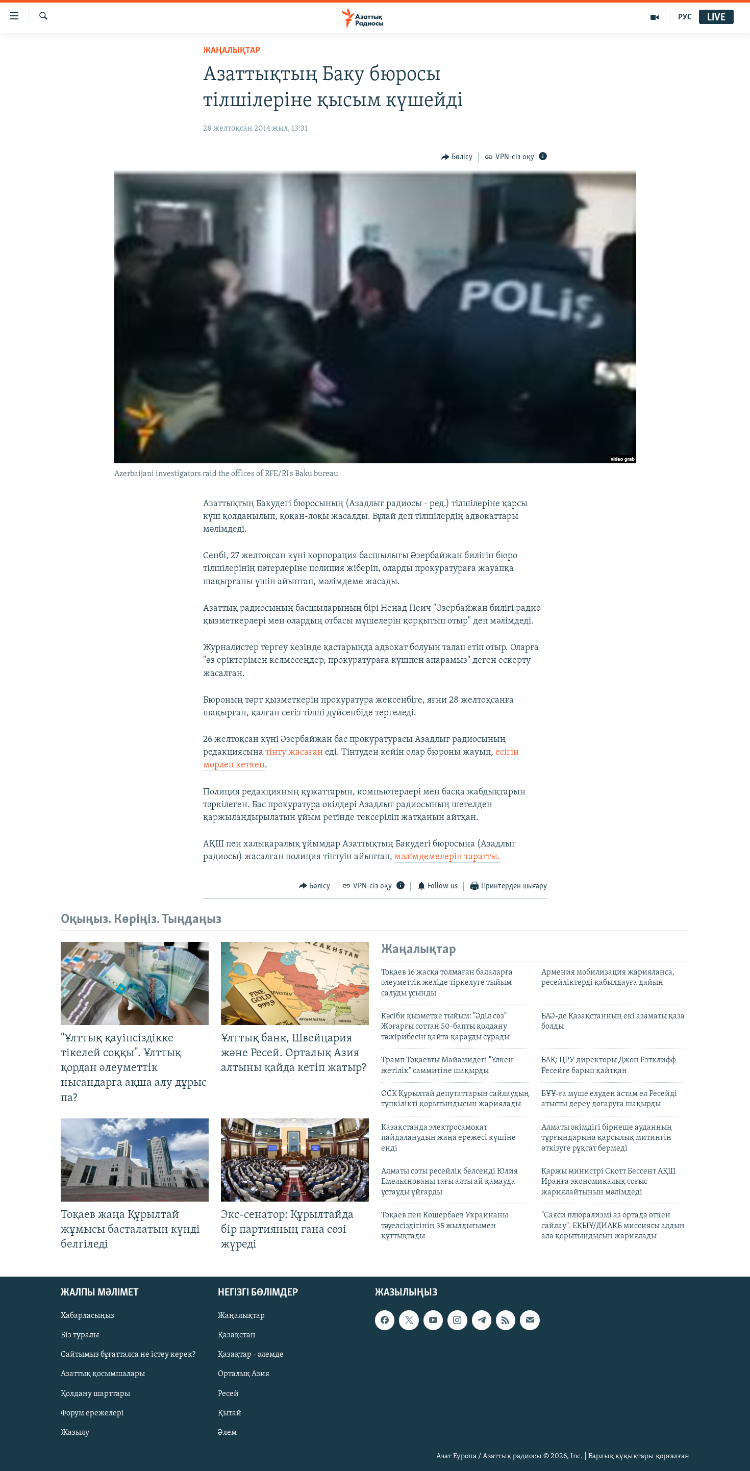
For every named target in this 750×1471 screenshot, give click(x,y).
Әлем (227, 1433)
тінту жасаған (294, 752)
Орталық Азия (243, 1374)
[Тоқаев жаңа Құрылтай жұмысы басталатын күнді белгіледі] (135, 1160)
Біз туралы (80, 1336)
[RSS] (505, 1320)
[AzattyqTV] (654, 17)
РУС (685, 17)
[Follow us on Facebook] (384, 1320)
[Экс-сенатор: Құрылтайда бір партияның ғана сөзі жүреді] (295, 1160)
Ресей (228, 1394)
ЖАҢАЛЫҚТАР (231, 51)
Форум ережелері (92, 1413)
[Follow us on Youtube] (433, 1320)
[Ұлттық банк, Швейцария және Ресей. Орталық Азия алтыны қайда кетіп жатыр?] (295, 983)
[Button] (457, 157)
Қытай (229, 1413)
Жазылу (75, 1433)
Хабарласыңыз (87, 1316)
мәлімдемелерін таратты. (447, 857)
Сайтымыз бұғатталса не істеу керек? (128, 1355)
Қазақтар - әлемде (251, 1355)
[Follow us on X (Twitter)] (408, 1320)
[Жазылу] (529, 1320)
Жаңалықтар (241, 1316)
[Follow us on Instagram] (457, 1320)
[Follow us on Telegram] (481, 1320)
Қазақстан (237, 1336)
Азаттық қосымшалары (103, 1374)
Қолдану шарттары (95, 1394)
